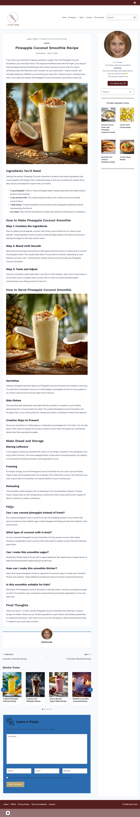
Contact (89, 17)
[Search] (130, 91)
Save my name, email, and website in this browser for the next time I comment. (40, 778)
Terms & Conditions (39, 804)
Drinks (47, 43)
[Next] (90, 689)
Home (64, 17)
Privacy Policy (99, 17)
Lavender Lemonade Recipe (15, 656)
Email (38, 771)
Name (10, 771)
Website (67, 771)
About (81, 17)
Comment (12, 736)
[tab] (42, 709)
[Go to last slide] (3, 689)
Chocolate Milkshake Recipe (78, 656)
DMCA (13, 804)
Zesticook (41, 53)
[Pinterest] (135, 3)
